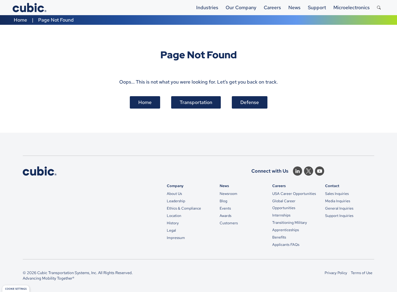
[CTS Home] (40, 171)
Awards (225, 215)
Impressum (176, 237)
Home (20, 20)
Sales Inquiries (337, 193)
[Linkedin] (297, 171)
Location (174, 215)
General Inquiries (339, 208)
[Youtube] (319, 171)
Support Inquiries (339, 215)
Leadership (176, 201)
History (173, 223)
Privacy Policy (336, 272)
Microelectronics (351, 7)
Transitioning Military (289, 222)
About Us (174, 193)
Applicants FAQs (285, 244)
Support (317, 7)
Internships (281, 215)
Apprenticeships (285, 229)
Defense (249, 102)
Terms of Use (361, 272)
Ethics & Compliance (184, 208)
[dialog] (15, 288)
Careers (272, 7)
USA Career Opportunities (294, 193)
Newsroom (228, 193)
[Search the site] (378, 7)
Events (225, 208)
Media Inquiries (337, 201)
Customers (229, 223)
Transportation (196, 102)
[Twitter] (308, 171)
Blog (223, 201)
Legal (171, 230)
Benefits (279, 237)
